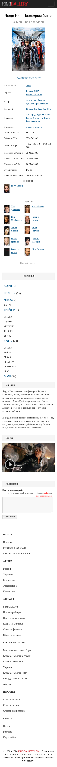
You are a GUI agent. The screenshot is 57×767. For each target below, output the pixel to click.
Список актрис (11, 705)
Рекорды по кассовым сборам (15, 681)
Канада (29, 91)
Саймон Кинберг (34, 109)
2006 (28, 85)
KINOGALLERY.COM (28, 751)
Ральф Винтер (32, 118)
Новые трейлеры (12, 612)
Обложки (8, 300)
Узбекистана (10, 585)
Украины (8, 574)
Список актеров (11, 699)
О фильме (10, 286)
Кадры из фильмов (13, 623)
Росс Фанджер (33, 121)
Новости (8, 542)
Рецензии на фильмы (14, 548)
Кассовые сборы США (15, 673)
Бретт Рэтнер (17, 186)
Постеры (10, 293)
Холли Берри (38, 206)
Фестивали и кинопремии (17, 553)
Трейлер (9, 310)
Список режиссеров (14, 710)
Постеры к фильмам (14, 618)
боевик (41, 100)
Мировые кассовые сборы (17, 650)
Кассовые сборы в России (17, 656)
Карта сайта (9, 737)
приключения (41, 103)
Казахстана (9, 591)
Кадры (8, 341)
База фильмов (10, 606)
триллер (30, 103)
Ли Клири (45, 118)
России (7, 568)
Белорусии (9, 580)
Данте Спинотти (34, 127)
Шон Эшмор (38, 249)
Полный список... (28, 263)
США (36, 91)
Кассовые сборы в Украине (13, 664)
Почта (6, 726)
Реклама (7, 731)
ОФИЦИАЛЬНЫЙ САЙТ (28, 78)
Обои (7, 376)
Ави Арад (30, 115)
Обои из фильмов (12, 629)
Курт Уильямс (43, 115)
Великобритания (34, 94)
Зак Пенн (47, 109)
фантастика (31, 100)
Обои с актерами (12, 635)
